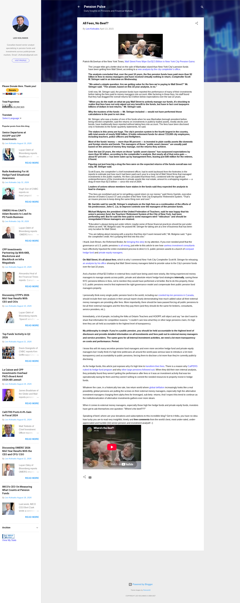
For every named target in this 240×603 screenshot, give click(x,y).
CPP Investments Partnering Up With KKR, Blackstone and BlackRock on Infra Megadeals (16, 256)
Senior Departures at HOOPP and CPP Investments (14, 136)
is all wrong (124, 245)
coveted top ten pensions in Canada (176, 295)
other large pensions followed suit (138, 370)
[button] (196, 24)
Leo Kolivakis (20, 38)
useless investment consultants (179, 245)
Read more (32, 163)
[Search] (202, 7)
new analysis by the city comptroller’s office (159, 69)
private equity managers (110, 252)
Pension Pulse (94, 7)
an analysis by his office (94, 263)
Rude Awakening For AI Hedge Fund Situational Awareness (15, 175)
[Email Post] (90, 478)
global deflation (156, 387)
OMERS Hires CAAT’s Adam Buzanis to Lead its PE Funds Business (16, 214)
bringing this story (135, 242)
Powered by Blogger (142, 584)
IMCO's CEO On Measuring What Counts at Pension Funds (17, 490)
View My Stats (9, 540)
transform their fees (155, 366)
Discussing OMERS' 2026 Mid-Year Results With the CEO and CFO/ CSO (17, 451)
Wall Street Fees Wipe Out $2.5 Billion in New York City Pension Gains (159, 61)
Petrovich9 (146, 590)
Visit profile (20, 60)
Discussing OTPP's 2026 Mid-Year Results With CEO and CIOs (15, 298)
